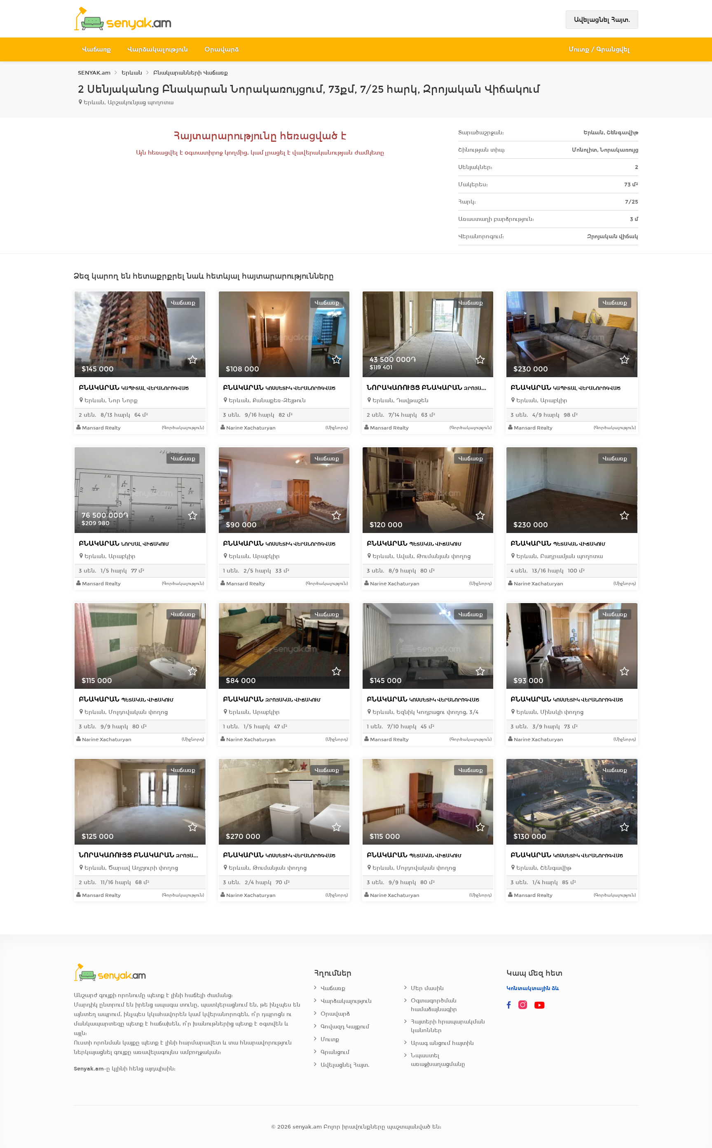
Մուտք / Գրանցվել (599, 49)
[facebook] (509, 1005)
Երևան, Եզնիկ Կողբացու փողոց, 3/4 (424, 712)
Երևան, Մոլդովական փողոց (125, 712)
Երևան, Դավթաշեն (400, 400)
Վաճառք (96, 49)
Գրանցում (335, 1052)
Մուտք (330, 1039)
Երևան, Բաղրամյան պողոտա (559, 556)
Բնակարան (134, 387)
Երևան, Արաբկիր (541, 400)
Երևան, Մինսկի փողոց (549, 712)
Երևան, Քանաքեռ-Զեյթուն (266, 400)
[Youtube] (540, 1005)
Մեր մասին (427, 988)
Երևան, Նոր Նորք (110, 400)
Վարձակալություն (157, 49)
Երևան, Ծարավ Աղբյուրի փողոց (130, 867)
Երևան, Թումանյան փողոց (267, 867)
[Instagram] (524, 1005)
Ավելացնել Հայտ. (602, 19)
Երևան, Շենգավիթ (543, 867)
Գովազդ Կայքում (345, 1026)
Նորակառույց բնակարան (443, 387)
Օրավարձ (221, 49)
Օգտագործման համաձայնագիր (434, 1005)
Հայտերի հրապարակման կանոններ (448, 1026)
